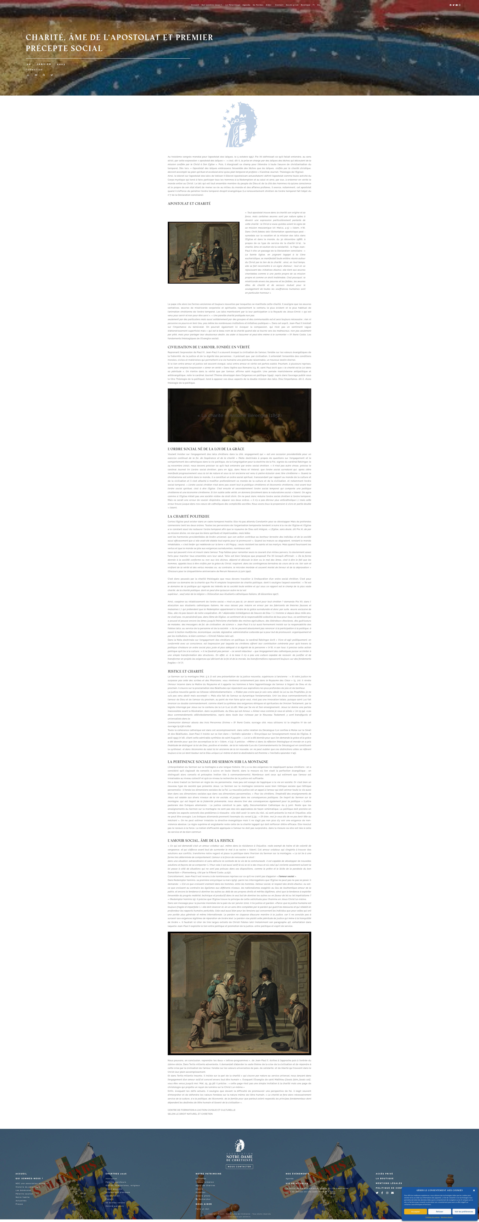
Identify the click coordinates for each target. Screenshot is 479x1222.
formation (34, 69)
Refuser (439, 1211)
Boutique (305, 5)
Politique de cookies (432, 1217)
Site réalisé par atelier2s (239, 1217)
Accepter (415, 1211)
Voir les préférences (464, 1211)
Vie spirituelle (297, 1183)
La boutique (385, 1178)
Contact (279, 5)
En (318, 5)
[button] (474, 1190)
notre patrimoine (209, 1174)
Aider (269, 5)
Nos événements (297, 1174)
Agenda (246, 5)
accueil (21, 1174)
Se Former (258, 5)
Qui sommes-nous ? (212, 5)
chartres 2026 (116, 1174)
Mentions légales (447, 1217)
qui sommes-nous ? (29, 1178)
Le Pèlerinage (233, 5)
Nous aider (204, 1204)
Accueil (195, 5)
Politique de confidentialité (398, 1188)
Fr (314, 5)
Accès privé (292, 5)
